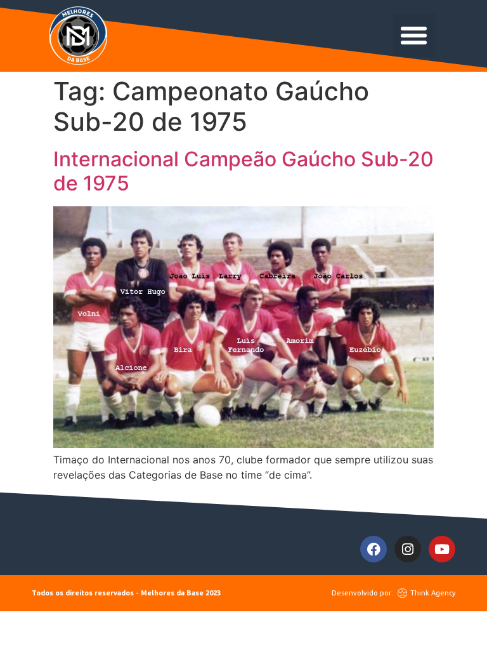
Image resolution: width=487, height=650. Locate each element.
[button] (414, 35)
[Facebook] (373, 549)
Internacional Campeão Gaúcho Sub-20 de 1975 (243, 171)
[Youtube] (442, 549)
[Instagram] (407, 549)
